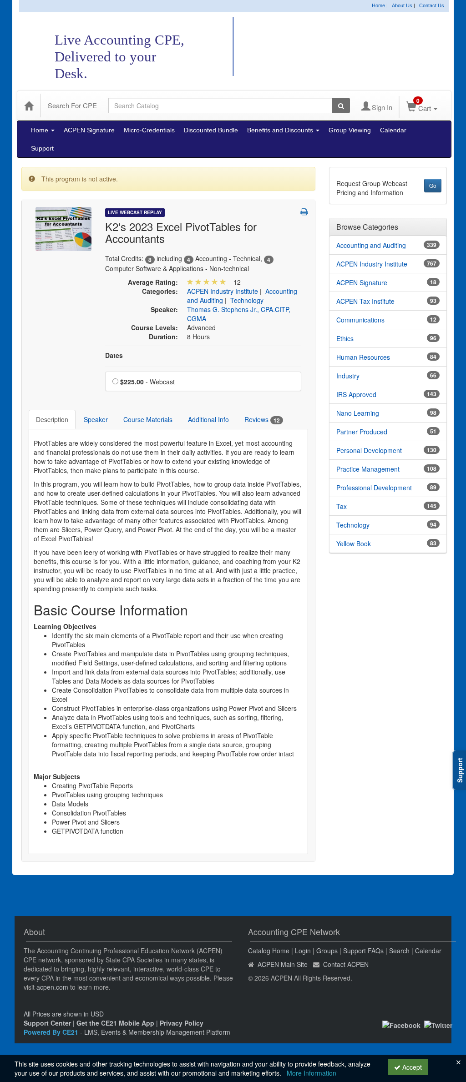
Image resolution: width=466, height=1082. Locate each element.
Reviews (262, 419)
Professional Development (374, 487)
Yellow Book (353, 543)
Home (378, 5)
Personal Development (369, 450)
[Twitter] (438, 1024)
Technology (246, 300)
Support (42, 148)
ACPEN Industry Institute (222, 291)
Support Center (47, 1022)
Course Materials (147, 419)
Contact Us (431, 5)
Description (52, 419)
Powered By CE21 (52, 1032)
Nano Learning (357, 413)
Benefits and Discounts (281, 130)
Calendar (393, 130)
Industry (348, 375)
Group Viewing (350, 130)
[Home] (28, 105)
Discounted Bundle (211, 130)
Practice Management (368, 468)
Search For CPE (72, 105)
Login (303, 950)
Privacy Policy (181, 1022)
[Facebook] (401, 1024)
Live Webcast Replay (135, 212)
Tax (341, 506)
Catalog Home (268, 950)
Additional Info (208, 419)
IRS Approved (356, 394)
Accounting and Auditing (371, 245)
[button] (304, 211)
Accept (411, 1067)
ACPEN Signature (89, 130)
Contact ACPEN (346, 964)
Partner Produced (361, 431)
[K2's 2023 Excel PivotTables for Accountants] (63, 227)
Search (399, 950)
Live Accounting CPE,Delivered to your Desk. (119, 56)
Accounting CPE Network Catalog (348, 47)
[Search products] (341, 105)
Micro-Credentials (149, 130)
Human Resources (363, 357)
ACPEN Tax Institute (365, 301)
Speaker (96, 419)
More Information (311, 1072)
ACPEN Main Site (283, 964)
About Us (402, 5)
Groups (327, 950)
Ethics (345, 338)
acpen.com (52, 986)
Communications (360, 319)
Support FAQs (363, 950)
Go (432, 185)
